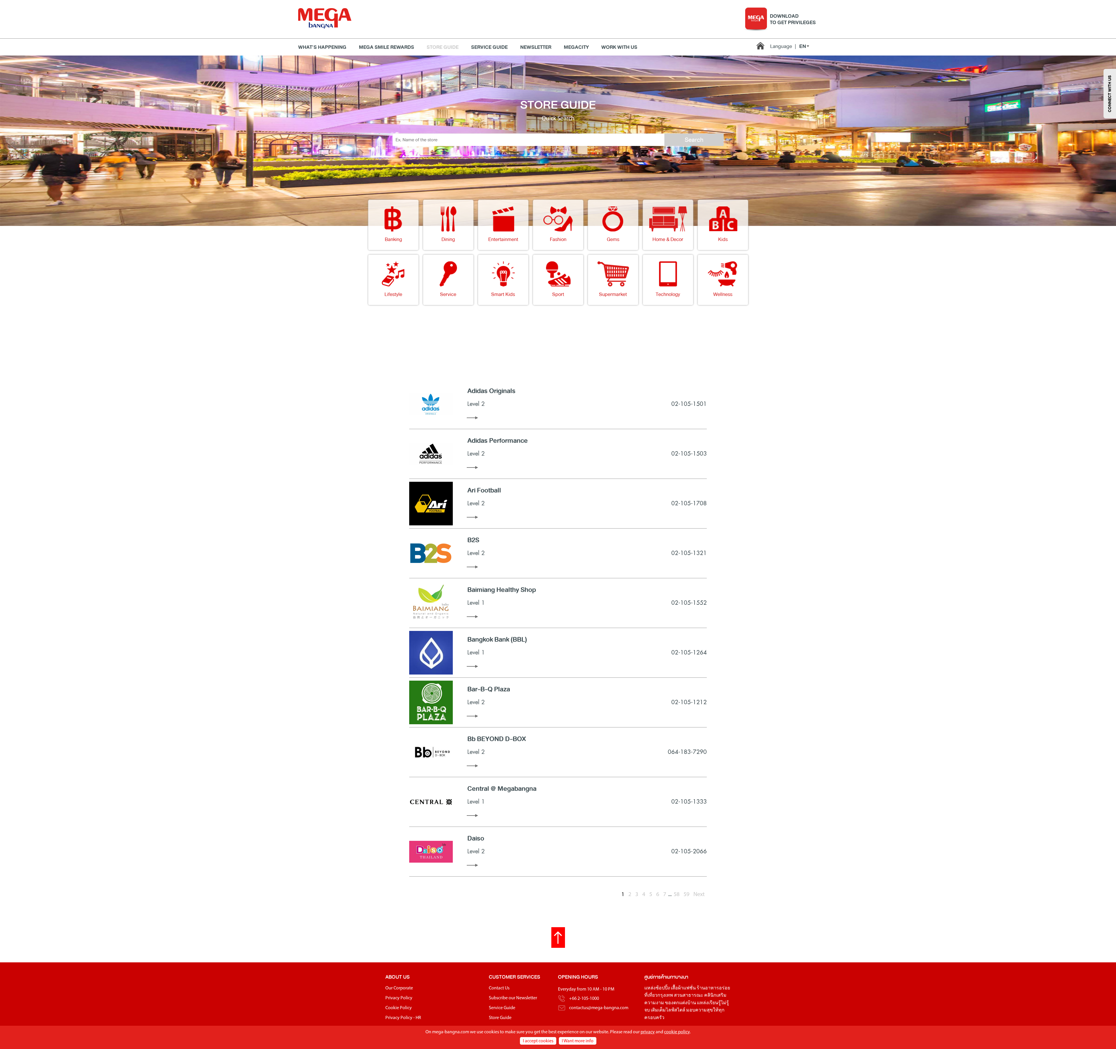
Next (699, 895)
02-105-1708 (689, 503)
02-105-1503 (689, 454)
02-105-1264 (689, 653)
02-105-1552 (689, 603)
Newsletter (535, 47)
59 (686, 895)
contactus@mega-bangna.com (598, 1008)
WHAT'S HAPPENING (322, 47)
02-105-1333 (689, 802)
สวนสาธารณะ (688, 995)
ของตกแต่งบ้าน (680, 1003)
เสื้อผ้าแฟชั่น (683, 988)
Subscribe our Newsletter (513, 998)
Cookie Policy (398, 1008)
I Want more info (577, 1041)
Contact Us (499, 988)
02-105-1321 (689, 553)
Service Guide (489, 47)
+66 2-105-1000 (584, 998)
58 (676, 895)
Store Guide (443, 47)
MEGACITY (576, 47)
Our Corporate (399, 988)
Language (783, 46)
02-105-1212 (689, 702)
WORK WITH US (619, 47)
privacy (648, 1032)
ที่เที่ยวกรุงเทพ (658, 995)
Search (694, 140)
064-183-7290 (687, 752)
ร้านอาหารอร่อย (713, 988)
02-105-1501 (689, 404)
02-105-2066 (689, 851)
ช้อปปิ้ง (663, 988)
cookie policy (677, 1032)
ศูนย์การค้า (655, 977)
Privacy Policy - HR (403, 1018)
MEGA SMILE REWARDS (386, 47)
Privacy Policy (398, 998)
